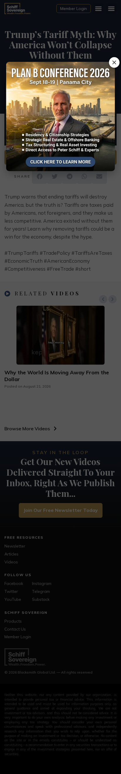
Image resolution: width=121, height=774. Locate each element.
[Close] (114, 62)
